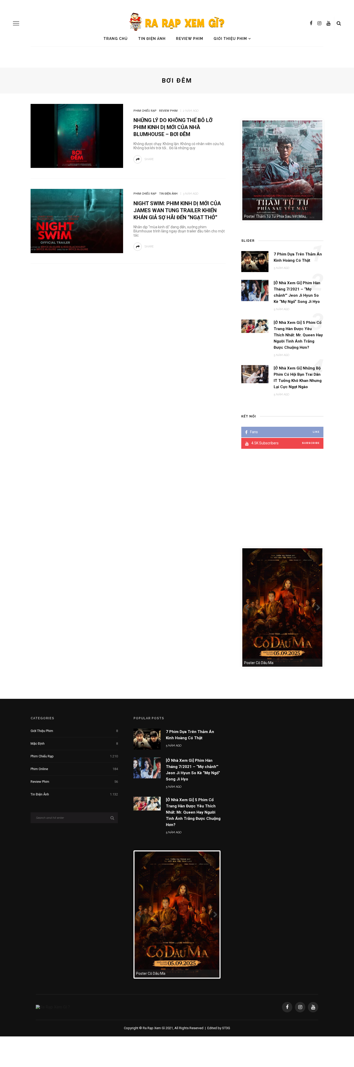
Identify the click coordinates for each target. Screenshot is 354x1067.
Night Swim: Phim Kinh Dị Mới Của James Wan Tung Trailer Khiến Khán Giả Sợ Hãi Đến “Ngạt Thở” (177, 210)
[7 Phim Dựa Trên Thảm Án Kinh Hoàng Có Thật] (147, 738)
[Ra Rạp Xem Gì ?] (53, 1007)
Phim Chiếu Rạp (145, 110)
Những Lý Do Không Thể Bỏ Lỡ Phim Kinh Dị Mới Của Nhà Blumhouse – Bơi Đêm (173, 127)
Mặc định (74, 743)
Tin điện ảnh (152, 39)
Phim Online (74, 769)
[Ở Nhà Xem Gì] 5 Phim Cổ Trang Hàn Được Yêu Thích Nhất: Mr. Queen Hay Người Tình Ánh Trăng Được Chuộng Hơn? (193, 812)
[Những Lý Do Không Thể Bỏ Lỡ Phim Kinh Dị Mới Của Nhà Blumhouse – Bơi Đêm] (77, 135)
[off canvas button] (16, 23)
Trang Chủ (115, 39)
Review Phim (189, 39)
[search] (339, 23)
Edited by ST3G (218, 1028)
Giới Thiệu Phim (230, 39)
